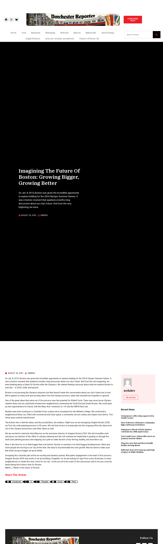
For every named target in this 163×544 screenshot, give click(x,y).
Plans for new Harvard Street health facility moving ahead (137, 444)
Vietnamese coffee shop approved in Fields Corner (137, 417)
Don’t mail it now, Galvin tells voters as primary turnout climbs (138, 437)
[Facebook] (6, 19)
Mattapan (50, 32)
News (13, 32)
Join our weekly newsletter (59, 38)
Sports (77, 32)
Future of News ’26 (89, 38)
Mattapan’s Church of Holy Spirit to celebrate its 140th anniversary (136, 430)
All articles (131, 397)
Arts (23, 32)
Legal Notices (33, 38)
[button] (14, 482)
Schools (64, 32)
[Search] (156, 34)
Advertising (107, 32)
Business (35, 32)
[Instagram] (11, 19)
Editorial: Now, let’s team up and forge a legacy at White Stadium (138, 451)
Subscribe (91, 32)
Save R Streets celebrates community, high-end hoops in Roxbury (138, 424)
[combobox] (139, 34)
